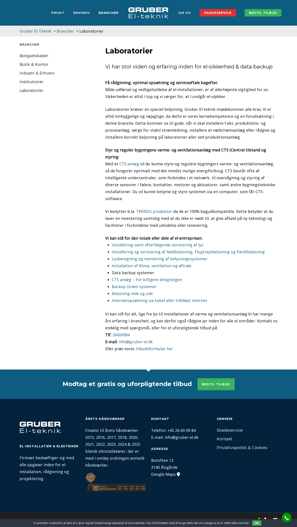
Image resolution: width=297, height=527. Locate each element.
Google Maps (163, 474)
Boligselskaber (34, 55)
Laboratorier (31, 90)
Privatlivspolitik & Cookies (242, 447)
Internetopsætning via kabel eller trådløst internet (159, 300)
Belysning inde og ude (132, 293)
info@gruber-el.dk (182, 437)
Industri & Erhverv (37, 73)
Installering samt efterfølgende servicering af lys (157, 244)
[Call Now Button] (287, 518)
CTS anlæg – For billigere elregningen (147, 279)
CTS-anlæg (129, 163)
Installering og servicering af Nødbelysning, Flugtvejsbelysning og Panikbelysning (188, 251)
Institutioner (31, 82)
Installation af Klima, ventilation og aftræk (151, 265)
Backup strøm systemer (134, 286)
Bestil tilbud (216, 384)
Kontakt (224, 439)
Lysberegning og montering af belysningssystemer (159, 258)
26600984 (121, 334)
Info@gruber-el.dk (136, 341)
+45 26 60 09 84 (181, 430)
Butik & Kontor (34, 64)
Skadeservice (230, 430)
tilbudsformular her (154, 348)
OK (257, 523)
